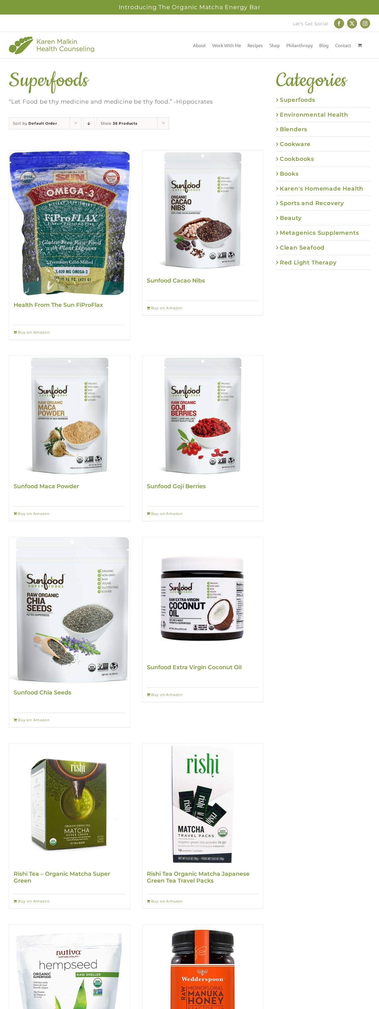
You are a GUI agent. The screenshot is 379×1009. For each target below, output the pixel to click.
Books (289, 173)
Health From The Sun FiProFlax (58, 304)
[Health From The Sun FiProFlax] (69, 223)
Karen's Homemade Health (321, 188)
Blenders (293, 129)
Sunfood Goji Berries (176, 486)
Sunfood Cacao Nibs (176, 280)
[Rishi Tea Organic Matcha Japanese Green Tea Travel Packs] (202, 803)
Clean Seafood (302, 247)
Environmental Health (314, 114)
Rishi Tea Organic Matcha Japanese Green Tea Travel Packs (198, 877)
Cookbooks (297, 158)
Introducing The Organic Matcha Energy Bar (190, 7)
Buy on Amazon (33, 332)
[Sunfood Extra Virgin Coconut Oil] (202, 597)
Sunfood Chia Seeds (42, 692)
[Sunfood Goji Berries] (202, 416)
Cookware (295, 143)
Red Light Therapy (308, 262)
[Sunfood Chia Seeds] (69, 610)
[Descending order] (89, 123)
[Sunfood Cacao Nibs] (202, 211)
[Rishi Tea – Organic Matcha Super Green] (69, 803)
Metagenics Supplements (319, 232)
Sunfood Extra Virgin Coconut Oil (194, 667)
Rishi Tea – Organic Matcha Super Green (62, 877)
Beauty (291, 217)
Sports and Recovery (312, 203)
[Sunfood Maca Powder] (69, 416)
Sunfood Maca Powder (46, 486)
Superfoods (297, 99)
